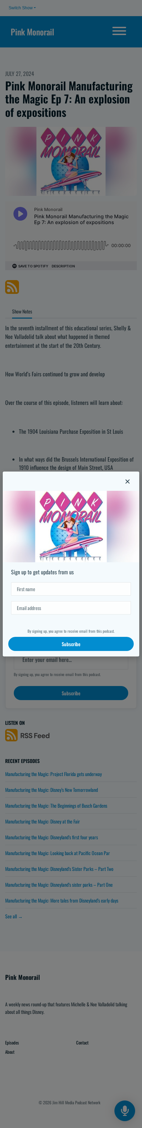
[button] (127, 481)
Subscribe (71, 644)
